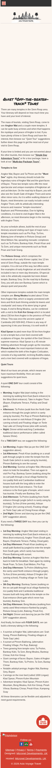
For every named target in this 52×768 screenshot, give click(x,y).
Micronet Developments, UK (32, 753)
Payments (41, 750)
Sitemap (9, 750)
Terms (30, 750)
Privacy (21, 750)
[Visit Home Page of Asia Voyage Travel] (26, 14)
